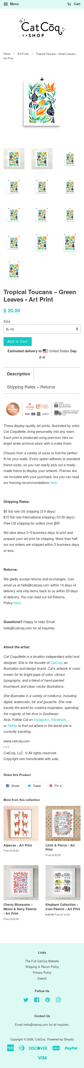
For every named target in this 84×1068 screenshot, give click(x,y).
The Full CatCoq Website (42, 961)
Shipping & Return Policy (42, 966)
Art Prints (23, 54)
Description (18, 374)
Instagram (41, 719)
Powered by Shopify (60, 1039)
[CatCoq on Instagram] (58, 1000)
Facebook (58, 719)
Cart (76, 3)
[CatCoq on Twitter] (25, 1000)
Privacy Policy (42, 972)
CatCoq (40, 1039)
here (17, 602)
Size (7, 321)
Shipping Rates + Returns (31, 387)
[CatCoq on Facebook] (36, 1000)
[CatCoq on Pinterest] (47, 1000)
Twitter (12, 725)
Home (7, 54)
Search (42, 978)
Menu (14, 3)
